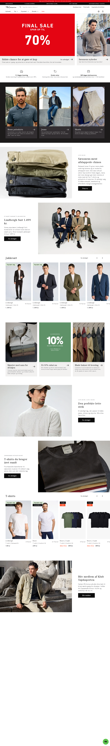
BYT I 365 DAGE (73, 3)
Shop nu (85, 188)
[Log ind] (99, 11)
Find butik (86, 7)
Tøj (15, 11)
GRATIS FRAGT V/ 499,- (52, 3)
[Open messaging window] (106, 742)
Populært (24, 11)
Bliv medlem (86, 595)
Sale (43, 11)
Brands (34, 11)
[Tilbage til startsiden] (11, 7)
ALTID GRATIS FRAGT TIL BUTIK (96, 3)
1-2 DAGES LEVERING (29, 3)
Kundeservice (77, 7)
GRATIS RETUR (9, 3)
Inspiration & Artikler (98, 7)
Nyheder (8, 11)
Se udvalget (12, 239)
